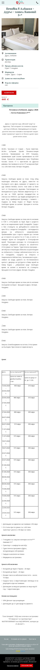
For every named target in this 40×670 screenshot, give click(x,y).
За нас (6, 639)
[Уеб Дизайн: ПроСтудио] (20, 651)
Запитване (9, 93)
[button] (36, 34)
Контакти (32, 639)
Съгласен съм (26, 665)
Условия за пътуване (19, 639)
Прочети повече (12, 666)
